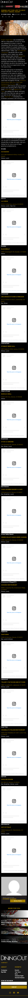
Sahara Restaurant (9, 585)
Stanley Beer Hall (8, 346)
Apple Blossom (7, 779)
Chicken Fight (19, 976)
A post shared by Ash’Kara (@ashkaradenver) (14, 676)
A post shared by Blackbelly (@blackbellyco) (14, 290)
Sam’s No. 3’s (8, 96)
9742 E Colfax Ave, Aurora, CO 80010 (12, 204)
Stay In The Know (7, 980)
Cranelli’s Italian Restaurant (13, 730)
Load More (14, 951)
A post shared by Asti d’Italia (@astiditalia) (14, 870)
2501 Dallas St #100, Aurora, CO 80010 (12, 349)
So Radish (5, 152)
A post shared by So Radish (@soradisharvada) (14, 195)
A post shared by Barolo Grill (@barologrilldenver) (14, 435)
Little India (8, 89)
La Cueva (4, 201)
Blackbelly (5, 249)
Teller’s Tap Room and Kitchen (13, 682)
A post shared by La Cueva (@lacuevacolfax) (14, 242)
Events (17, 970)
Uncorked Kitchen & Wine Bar (12, 296)
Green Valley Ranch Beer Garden (14, 537)
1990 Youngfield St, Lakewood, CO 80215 (13, 685)
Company (4, 970)
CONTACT (4, 962)
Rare (16, 974)
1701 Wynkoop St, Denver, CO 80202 (12, 444)
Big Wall (3, 972)
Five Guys (12, 84)
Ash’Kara (5, 634)
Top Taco (18, 972)
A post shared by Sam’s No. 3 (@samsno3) (14, 135)
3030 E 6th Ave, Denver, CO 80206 (11, 397)
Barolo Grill (6, 394)
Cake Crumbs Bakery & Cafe (11, 489)
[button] (2, 16)
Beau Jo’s (12, 82)
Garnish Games (19, 977)
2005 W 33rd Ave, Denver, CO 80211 (12, 637)
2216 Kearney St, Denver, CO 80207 (11, 492)
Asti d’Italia (6, 827)
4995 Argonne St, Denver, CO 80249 (12, 540)
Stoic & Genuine (7, 442)
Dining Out (22, 56)
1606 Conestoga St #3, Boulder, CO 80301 (13, 252)
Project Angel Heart (7, 40)
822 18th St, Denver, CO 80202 (10, 782)
